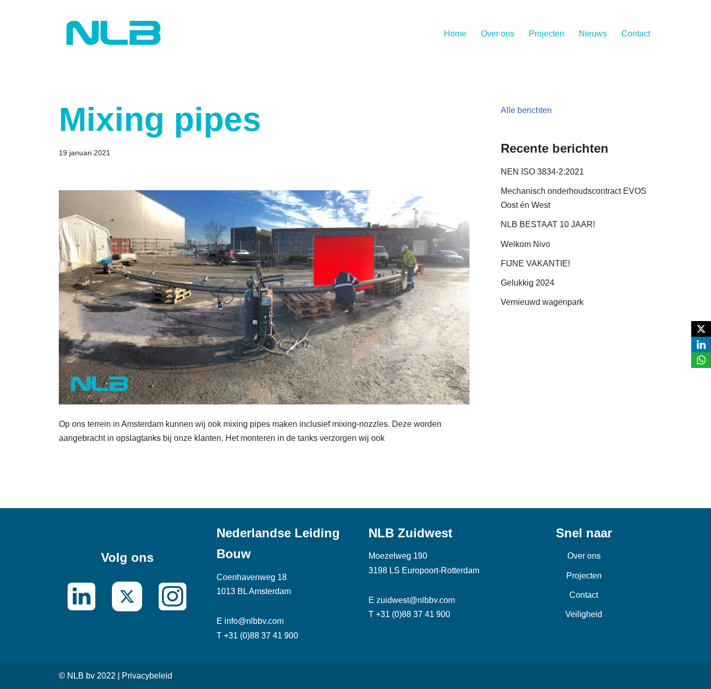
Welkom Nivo (525, 244)
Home (455, 33)
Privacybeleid (147, 675)
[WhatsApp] (701, 360)
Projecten (546, 33)
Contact (635, 33)
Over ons (497, 33)
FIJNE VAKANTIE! (535, 263)
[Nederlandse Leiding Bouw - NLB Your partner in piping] (113, 33)
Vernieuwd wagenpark (542, 302)
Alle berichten (526, 110)
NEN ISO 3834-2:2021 (542, 171)
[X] (701, 329)
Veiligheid (583, 614)
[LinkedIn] (701, 344)
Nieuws (593, 33)
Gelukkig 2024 (527, 282)
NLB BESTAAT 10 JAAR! (548, 224)
